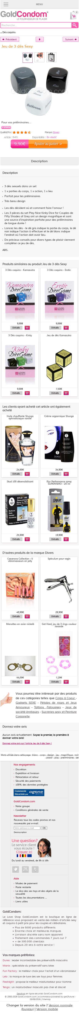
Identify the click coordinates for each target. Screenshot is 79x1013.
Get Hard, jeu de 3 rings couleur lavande (59, 625)
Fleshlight (8, 981)
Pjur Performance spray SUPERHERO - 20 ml (59, 482)
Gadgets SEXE (26, 703)
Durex (6, 960)
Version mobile (47, 1009)
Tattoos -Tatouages (47, 707)
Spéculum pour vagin (59, 558)
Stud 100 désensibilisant (20, 481)
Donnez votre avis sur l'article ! (27, 743)
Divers (56, 132)
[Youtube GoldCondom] (25, 869)
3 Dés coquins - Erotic (59, 270)
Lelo (5, 976)
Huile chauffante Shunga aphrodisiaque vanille (20, 417)
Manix (6, 965)
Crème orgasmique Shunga (59, 416)
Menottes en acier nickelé (20, 624)
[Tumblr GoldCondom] (35, 869)
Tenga (6, 987)
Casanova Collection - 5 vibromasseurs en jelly (20, 560)
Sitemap (46, 999)
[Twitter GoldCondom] (15, 869)
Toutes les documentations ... (31, 897)
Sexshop (21, 993)
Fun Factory (10, 971)
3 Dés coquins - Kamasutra (20, 270)
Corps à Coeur (65, 698)
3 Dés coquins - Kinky (20, 335)
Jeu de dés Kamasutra (59, 335)
